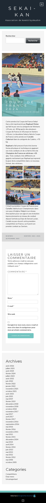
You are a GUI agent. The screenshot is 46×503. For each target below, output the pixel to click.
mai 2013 (9, 452)
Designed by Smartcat (25, 496)
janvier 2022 (10, 386)
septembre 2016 (12, 424)
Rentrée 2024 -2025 (32, 236)
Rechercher (10, 36)
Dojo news (10, 476)
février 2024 (10, 373)
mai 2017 (9, 414)
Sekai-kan (23, 11)
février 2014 (10, 447)
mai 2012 (9, 455)
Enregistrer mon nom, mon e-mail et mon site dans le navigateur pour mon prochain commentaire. (23, 327)
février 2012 (10, 457)
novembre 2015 (12, 432)
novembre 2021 (12, 389)
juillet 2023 (10, 376)
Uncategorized (12, 479)
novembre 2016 (12, 422)
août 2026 (10, 366)
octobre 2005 (11, 462)
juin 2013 (9, 449)
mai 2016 (9, 427)
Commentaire (17, 272)
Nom (10, 298)
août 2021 (10, 394)
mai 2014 (9, 442)
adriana (36, 112)
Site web (11, 314)
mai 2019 (9, 399)
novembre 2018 (12, 406)
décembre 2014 (12, 439)
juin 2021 (9, 396)
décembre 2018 (12, 404)
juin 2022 (9, 381)
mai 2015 (9, 434)
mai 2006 (9, 460)
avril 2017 (9, 416)
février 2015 (10, 437)
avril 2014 (9, 444)
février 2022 (10, 383)
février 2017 (10, 419)
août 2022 (10, 378)
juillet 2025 (10, 368)
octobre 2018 (11, 409)
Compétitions (11, 474)
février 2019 (10, 401)
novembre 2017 (12, 411)
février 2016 (10, 429)
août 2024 (10, 371)
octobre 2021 (11, 391)
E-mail (11, 306)
